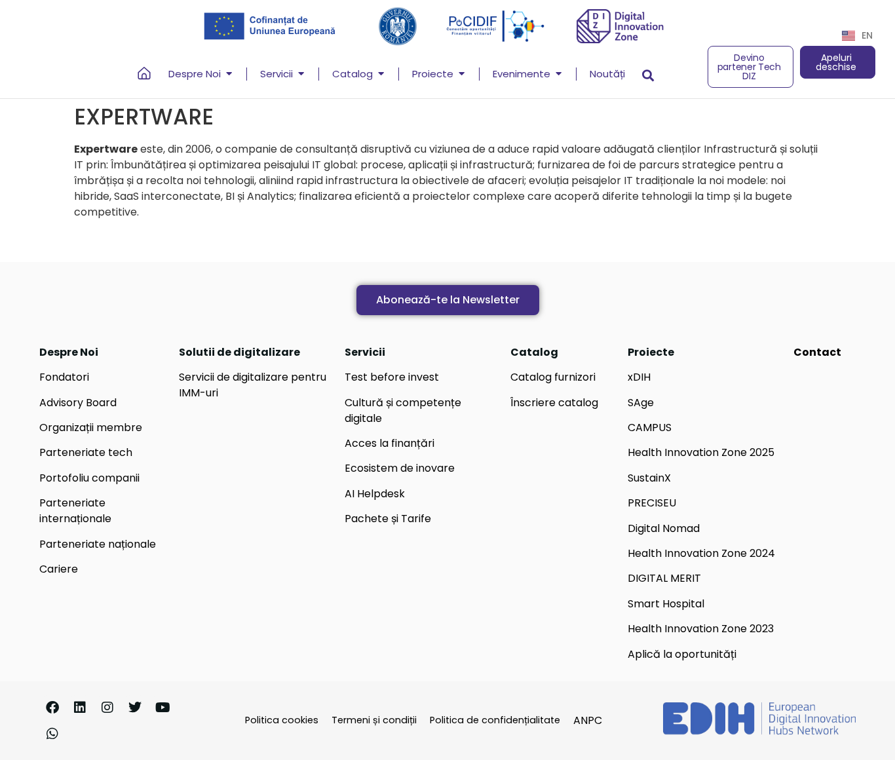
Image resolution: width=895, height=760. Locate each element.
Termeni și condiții (374, 720)
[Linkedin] (80, 707)
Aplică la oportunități (682, 654)
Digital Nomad (664, 528)
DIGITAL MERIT (664, 578)
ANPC (587, 720)
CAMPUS (650, 427)
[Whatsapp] (52, 734)
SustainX (649, 477)
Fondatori (64, 377)
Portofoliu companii (89, 477)
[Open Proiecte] (462, 74)
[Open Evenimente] (558, 74)
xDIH (639, 377)
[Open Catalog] (381, 74)
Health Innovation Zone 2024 (701, 553)
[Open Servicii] (301, 74)
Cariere (58, 569)
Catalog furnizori (553, 377)
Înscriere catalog (554, 402)
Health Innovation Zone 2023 (701, 628)
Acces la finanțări (389, 443)
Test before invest (392, 377)
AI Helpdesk (375, 493)
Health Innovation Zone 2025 (701, 452)
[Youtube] (162, 707)
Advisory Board (78, 402)
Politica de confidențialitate (495, 720)
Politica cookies (281, 720)
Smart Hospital (666, 603)
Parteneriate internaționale (75, 510)
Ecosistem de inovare (400, 468)
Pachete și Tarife (388, 518)
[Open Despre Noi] (229, 74)
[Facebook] (52, 707)
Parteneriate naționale (97, 544)
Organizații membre (90, 427)
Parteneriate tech (85, 452)
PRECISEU (652, 502)
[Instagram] (107, 707)
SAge (641, 402)
